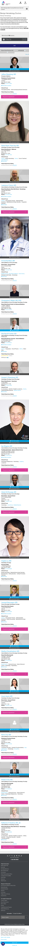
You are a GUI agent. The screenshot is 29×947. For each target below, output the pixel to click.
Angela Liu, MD (6, 561)
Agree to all (14, 942)
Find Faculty (3, 892)
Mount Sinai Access (4, 870)
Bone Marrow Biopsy (13, 273)
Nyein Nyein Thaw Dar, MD (10, 145)
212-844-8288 (8, 568)
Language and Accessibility (6, 875)
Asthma (21, 348)
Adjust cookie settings (5, 937)
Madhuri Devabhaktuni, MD (10, 651)
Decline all (14, 945)
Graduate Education (4, 888)
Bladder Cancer (4, 273)
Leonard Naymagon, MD (9, 602)
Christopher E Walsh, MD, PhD (11, 300)
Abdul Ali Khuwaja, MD (8, 492)
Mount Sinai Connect (5, 902)
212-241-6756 (8, 743)
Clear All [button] (24, 39)
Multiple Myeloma (17, 505)
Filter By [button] (8, 39)
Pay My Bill (3, 867)
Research (3, 890)
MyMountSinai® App (4, 865)
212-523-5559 (8, 194)
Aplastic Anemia (17, 390)
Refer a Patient (3, 903)
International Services (5, 868)
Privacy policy (4, 939)
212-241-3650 (8, 83)
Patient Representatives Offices (6, 873)
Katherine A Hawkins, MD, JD (11, 823)
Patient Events (3, 880)
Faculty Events (3, 895)
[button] (25, 96)
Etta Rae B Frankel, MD (9, 334)
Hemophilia (16, 749)
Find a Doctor (3, 872)
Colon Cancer (21, 273)
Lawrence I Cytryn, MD (8, 185)
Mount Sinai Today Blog (14, 857)
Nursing (2, 905)
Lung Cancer (10, 505)
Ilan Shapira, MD (6, 446)
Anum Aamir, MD (6, 696)
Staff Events (3, 910)
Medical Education (4, 887)
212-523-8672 (8, 342)
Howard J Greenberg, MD (9, 377)
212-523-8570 (8, 660)
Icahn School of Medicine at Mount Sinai (8, 885)
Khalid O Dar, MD (7, 780)
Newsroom (3, 879)
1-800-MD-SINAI (14, 859)
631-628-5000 (8, 385)
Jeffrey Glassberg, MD (8, 74)
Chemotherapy (4, 159)
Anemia (3, 158)
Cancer (16, 158)
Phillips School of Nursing (5, 893)
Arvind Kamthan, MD (8, 261)
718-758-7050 (8, 154)
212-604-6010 (8, 455)
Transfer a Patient (4, 900)
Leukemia (21, 461)
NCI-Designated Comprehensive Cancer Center (12, 8)
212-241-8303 (8, 309)
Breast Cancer (4, 664)
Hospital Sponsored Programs (6, 907)
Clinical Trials (3, 877)
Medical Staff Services (5, 908)
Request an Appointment (8, 96)
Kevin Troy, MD (6, 735)
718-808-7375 (8, 270)
